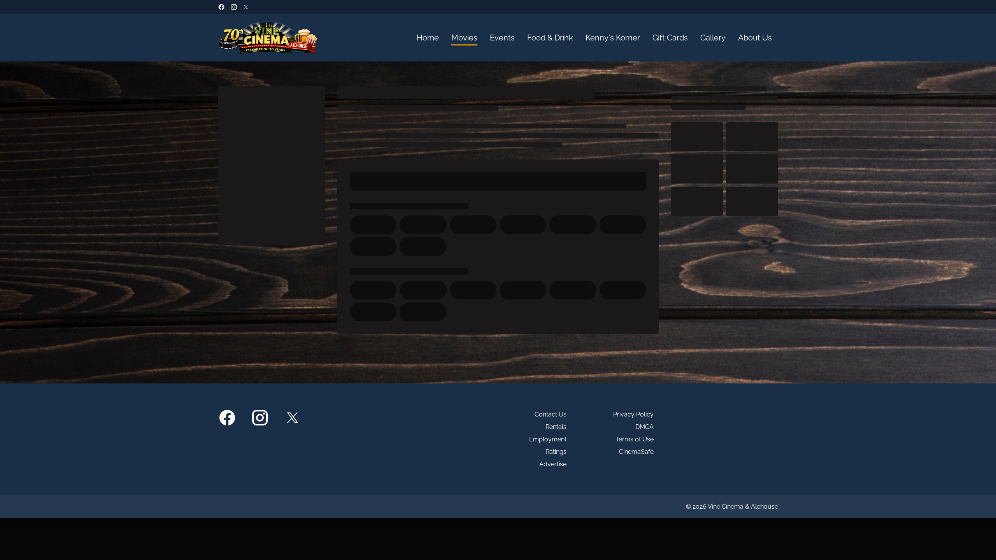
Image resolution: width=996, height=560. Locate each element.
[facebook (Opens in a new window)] (221, 7)
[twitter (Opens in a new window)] (245, 7)
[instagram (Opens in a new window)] (233, 7)
